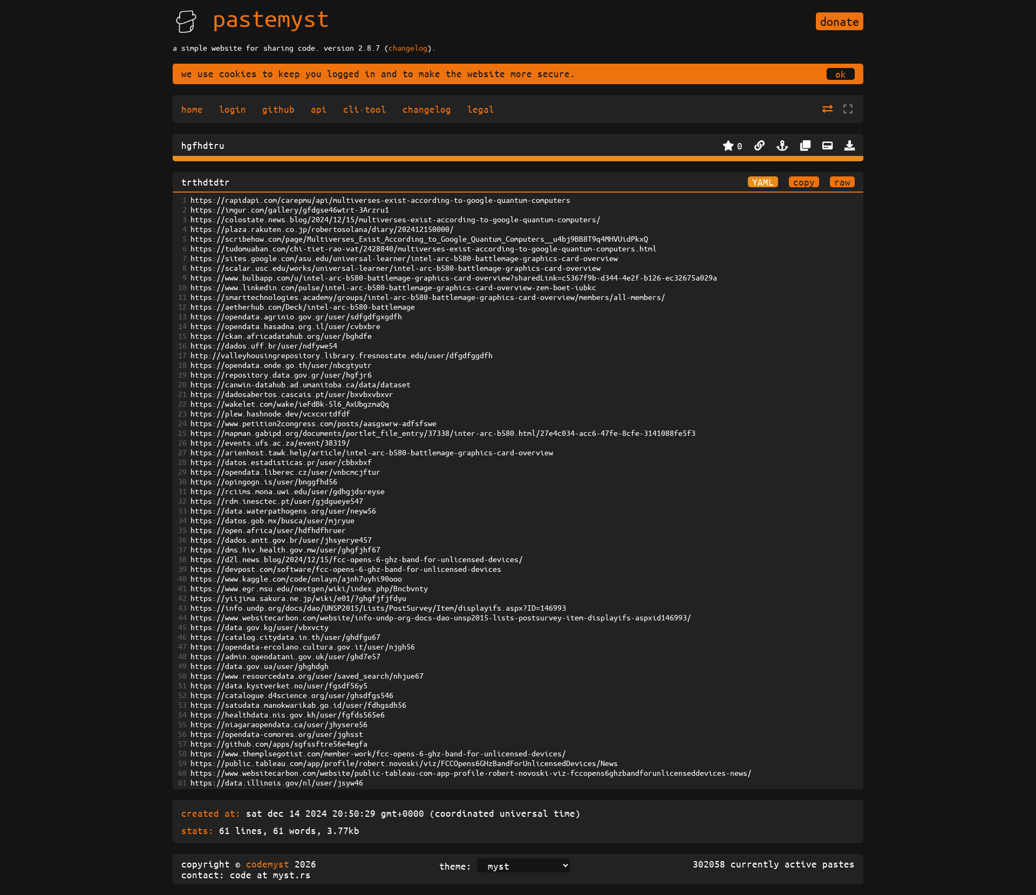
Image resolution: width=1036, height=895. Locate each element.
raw (842, 181)
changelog (407, 47)
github (278, 109)
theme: (455, 865)
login (232, 109)
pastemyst (271, 17)
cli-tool (364, 109)
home (192, 109)
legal (480, 109)
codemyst (267, 863)
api (319, 109)
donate (839, 21)
